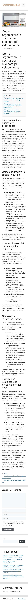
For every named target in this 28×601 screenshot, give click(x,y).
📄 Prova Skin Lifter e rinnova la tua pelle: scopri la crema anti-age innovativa (13, 99)
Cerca (4, 539)
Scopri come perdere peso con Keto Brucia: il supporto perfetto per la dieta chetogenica (13, 576)
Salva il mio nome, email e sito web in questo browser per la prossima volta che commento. (14, 523)
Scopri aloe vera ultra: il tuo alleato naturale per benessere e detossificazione (12, 561)
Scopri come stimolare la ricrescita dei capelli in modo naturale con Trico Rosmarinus (13, 571)
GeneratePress (21, 598)
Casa (5, 474)
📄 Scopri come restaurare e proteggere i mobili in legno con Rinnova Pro (12, 111)
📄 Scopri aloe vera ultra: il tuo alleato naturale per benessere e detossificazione (13, 105)
